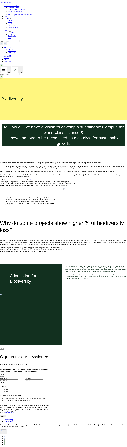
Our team (11, 32)
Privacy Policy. (9, 412)
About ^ (6, 31)
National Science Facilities (16, 9)
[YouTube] (5, 440)
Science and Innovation (11, 6)
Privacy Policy (8, 420)
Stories (10, 22)
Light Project (12, 25)
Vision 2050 (8, 56)
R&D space (11, 52)
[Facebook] (5, 442)
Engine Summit (13, 27)
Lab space (11, 49)
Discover (7, 18)
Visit (5, 29)
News (10, 20)
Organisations (12, 13)
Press (9, 38)
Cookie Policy (8, 421)
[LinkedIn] (5, 436)
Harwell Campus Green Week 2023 (103, 271)
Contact (6, 58)
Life (5, 16)
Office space (12, 51)
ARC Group (8, 61)
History (10, 34)
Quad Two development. (38, 180)
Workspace (7, 47)
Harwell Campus (5, 2)
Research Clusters (13, 7)
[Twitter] (5, 438)
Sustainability (12, 36)
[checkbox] (24, 391)
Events (10, 23)
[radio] (26, 390)
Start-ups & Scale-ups (15, 11)
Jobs (5, 59)
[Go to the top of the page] (3, 431)
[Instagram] (5, 444)
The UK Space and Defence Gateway (20, 15)
